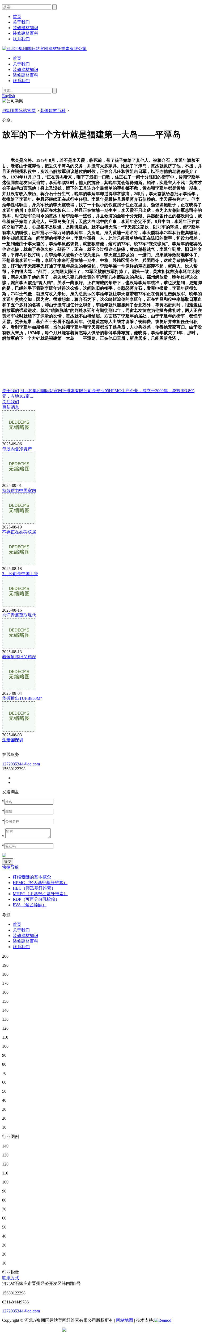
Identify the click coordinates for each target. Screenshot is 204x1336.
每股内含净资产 (17, 449)
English (8, 95)
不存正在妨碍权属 (19, 532)
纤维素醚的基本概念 (32, 877)
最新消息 (10, 407)
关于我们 (21, 64)
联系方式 (10, 1278)
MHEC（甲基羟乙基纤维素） (40, 893)
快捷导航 (10, 867)
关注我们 (10, 402)
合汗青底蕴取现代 (19, 615)
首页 (17, 58)
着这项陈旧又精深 (19, 656)
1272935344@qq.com (21, 764)
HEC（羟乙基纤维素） (34, 888)
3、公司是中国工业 (20, 573)
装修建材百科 (25, 75)
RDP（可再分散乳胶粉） (36, 899)
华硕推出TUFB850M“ (22, 698)
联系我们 (21, 80)
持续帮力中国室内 (19, 490)
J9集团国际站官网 (19, 110)
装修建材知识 (25, 69)
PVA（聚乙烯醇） (29, 905)
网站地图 (124, 1320)
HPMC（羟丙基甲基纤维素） (40, 882)
